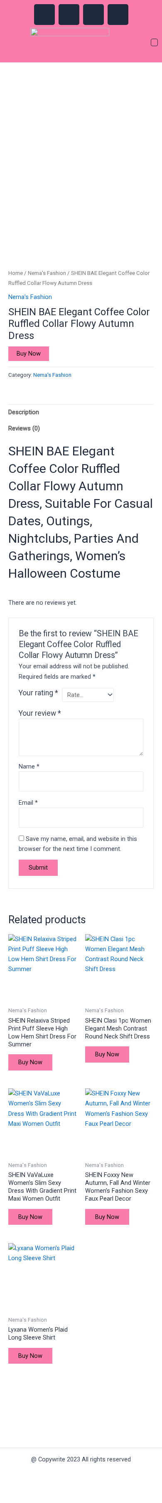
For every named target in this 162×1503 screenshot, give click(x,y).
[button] (154, 43)
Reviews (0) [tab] (24, 428)
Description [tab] (23, 412)
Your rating (38, 693)
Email (28, 802)
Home (15, 273)
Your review (40, 713)
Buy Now (29, 353)
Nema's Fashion (47, 273)
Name (29, 766)
